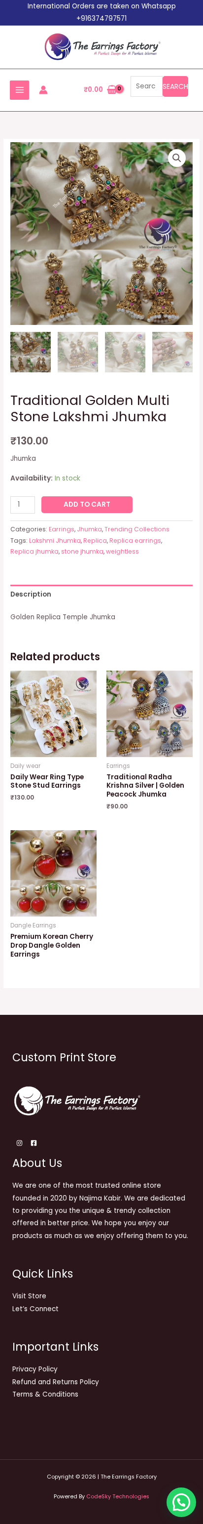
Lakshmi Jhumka (55, 540)
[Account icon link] (43, 89)
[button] (177, 158)
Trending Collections (136, 529)
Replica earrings (135, 540)
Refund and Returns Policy (55, 1382)
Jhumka (89, 529)
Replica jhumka (34, 551)
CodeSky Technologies (117, 1496)
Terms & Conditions (45, 1394)
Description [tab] (30, 594)
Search (175, 86)
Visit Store (29, 1296)
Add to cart (87, 504)
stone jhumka (82, 551)
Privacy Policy (35, 1369)
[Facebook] (34, 1143)
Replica (95, 540)
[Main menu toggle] (19, 90)
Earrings (61, 529)
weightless (122, 551)
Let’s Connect (35, 1309)
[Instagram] (19, 1143)
